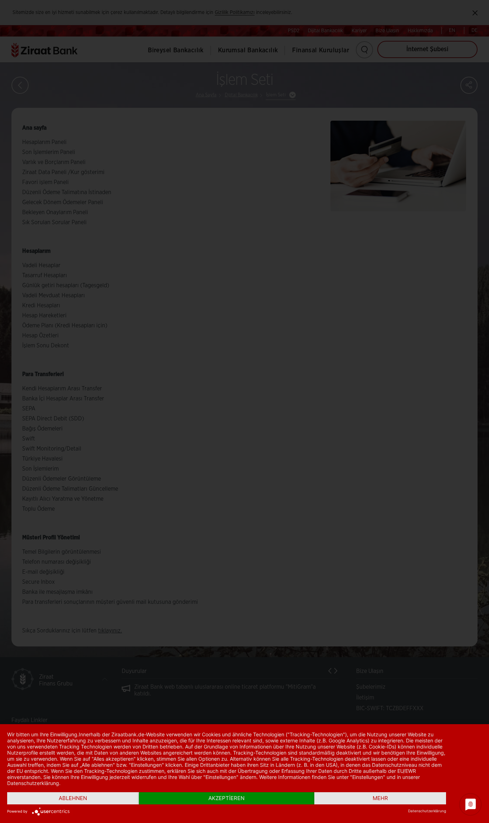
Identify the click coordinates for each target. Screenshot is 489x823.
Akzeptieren (226, 798)
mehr (380, 798)
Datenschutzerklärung (427, 811)
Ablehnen (73, 798)
